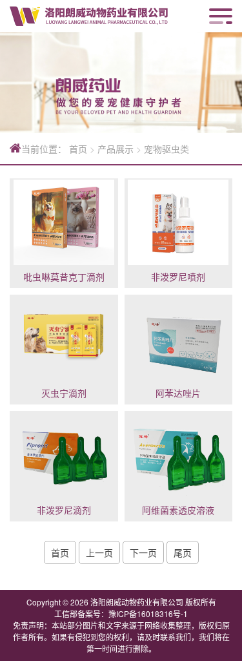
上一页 (99, 552)
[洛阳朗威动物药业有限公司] (89, 16)
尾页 (183, 552)
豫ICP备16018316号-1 (148, 613)
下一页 (143, 552)
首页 (78, 148)
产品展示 (115, 148)
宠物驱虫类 (166, 148)
